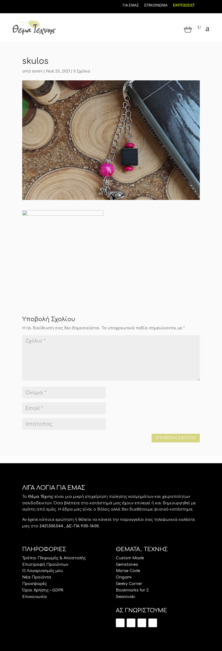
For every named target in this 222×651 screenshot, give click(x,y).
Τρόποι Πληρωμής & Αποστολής (54, 558)
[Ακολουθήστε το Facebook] (34, 4)
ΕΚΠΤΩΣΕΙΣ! (183, 5)
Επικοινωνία (34, 597)
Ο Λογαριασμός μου (42, 571)
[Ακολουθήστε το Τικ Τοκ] (25, 4)
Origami (124, 577)
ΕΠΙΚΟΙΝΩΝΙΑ (156, 5)
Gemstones (127, 565)
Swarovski (125, 597)
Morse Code (128, 571)
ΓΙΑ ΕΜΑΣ (131, 5)
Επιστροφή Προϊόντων (45, 565)
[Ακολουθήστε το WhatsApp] (152, 623)
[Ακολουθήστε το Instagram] (44, 4)
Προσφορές (34, 584)
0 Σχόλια (81, 71)
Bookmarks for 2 (132, 590)
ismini (37, 71)
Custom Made (130, 558)
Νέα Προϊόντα (36, 577)
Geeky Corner (129, 584)
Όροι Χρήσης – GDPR (42, 590)
